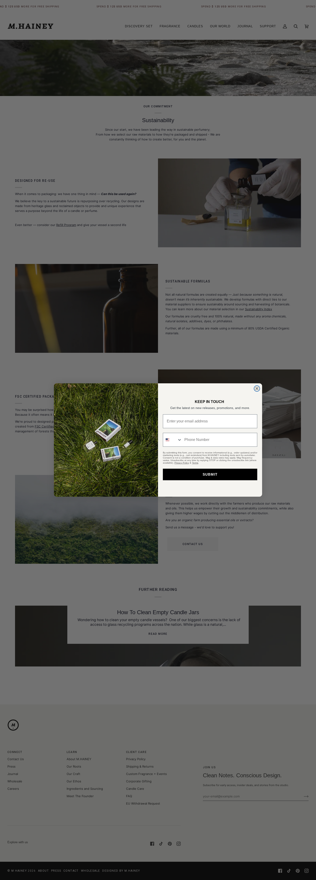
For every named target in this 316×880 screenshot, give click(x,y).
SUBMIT (210, 474)
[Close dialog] (257, 388)
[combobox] (172, 439)
